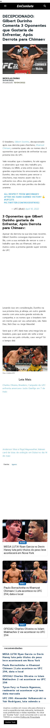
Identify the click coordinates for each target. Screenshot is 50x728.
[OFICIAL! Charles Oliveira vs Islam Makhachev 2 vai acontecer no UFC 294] (25, 613)
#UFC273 (9, 199)
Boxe (22, 542)
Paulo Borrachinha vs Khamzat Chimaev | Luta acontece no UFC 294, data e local (23, 591)
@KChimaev (32, 194)
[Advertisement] (25, 114)
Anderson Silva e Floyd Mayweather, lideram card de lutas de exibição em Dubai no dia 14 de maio (25, 452)
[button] (44, 6)
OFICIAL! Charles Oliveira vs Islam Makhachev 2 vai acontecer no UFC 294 (24, 632)
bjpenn (14, 464)
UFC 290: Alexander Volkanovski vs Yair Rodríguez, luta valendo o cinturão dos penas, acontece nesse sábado (25, 703)
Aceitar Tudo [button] (10, 722)
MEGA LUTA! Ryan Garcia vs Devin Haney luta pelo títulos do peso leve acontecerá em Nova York (25, 550)
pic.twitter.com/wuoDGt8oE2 (21, 202)
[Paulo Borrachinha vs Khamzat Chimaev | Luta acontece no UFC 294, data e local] (25, 572)
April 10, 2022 (32, 208)
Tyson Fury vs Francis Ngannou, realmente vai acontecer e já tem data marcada (23, 690)
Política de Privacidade (30, 717)
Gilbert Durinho (22, 141)
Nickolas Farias (11, 78)
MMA (22, 584)
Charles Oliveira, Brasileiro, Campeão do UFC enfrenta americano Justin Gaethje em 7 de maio (24, 388)
